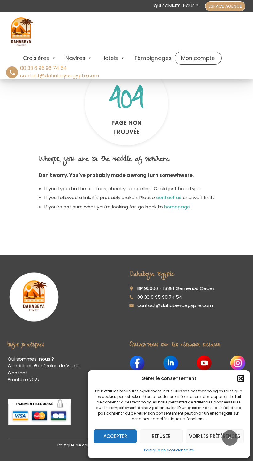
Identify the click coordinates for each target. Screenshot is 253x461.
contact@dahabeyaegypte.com (175, 305)
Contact (17, 372)
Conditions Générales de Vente (44, 365)
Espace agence (225, 6)
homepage (177, 206)
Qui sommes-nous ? (176, 6)
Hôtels (110, 58)
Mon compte (198, 58)
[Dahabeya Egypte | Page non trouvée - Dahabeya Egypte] (21, 31)
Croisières (36, 58)
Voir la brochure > (42, 435)
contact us (168, 197)
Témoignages (153, 58)
